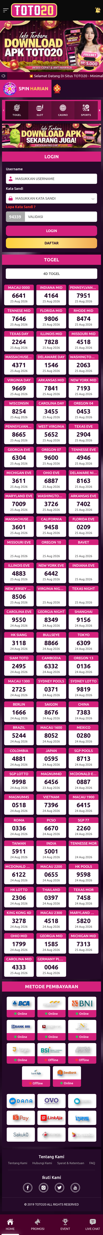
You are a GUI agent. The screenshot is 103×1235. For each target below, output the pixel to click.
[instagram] (43, 1187)
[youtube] (75, 1187)
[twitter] (59, 1187)
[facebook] (27, 1187)
